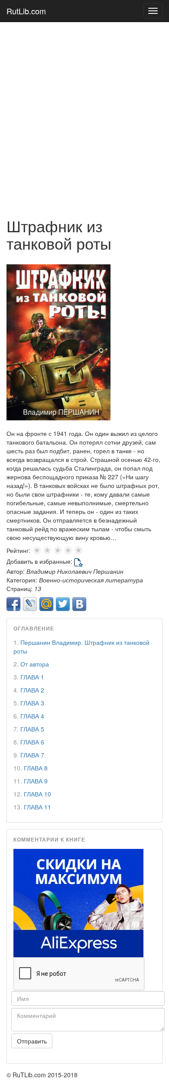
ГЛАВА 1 (32, 677)
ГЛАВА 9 (36, 781)
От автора (34, 664)
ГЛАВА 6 (32, 742)
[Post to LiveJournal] (30, 604)
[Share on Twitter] (63, 604)
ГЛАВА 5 (32, 729)
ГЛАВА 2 (32, 690)
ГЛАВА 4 (32, 716)
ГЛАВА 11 (37, 807)
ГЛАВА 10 (37, 794)
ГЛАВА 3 (32, 703)
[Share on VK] (79, 604)
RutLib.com (26, 10)
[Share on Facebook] (13, 604)
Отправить (32, 1041)
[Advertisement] (84, 115)
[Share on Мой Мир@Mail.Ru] (46, 604)
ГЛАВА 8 (36, 768)
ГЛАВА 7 (32, 755)
